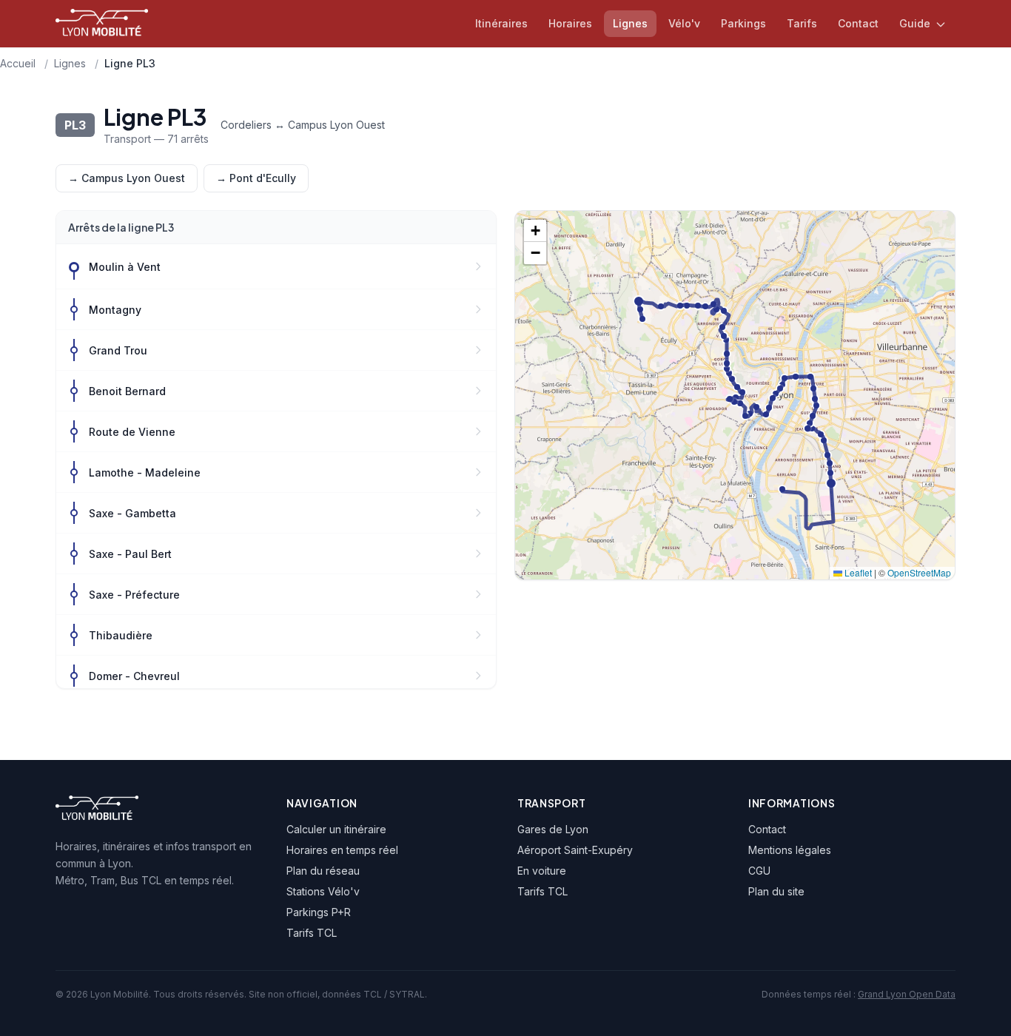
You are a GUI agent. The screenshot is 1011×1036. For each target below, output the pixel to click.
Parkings (743, 23)
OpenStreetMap (919, 572)
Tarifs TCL (311, 932)
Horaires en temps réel (342, 850)
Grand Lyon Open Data (906, 994)
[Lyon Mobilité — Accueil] (102, 23)
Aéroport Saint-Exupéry (575, 850)
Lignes (630, 23)
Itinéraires (501, 23)
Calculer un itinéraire (336, 829)
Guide (916, 23)
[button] (535, 231)
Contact (858, 23)
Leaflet (857, 572)
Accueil (18, 63)
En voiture (541, 870)
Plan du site (776, 891)
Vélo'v (684, 23)
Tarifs (802, 23)
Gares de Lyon (552, 829)
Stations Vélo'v (323, 891)
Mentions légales (789, 850)
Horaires (570, 23)
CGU (759, 870)
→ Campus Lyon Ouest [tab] (126, 178)
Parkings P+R (318, 912)
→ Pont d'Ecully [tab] (256, 178)
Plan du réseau (323, 870)
